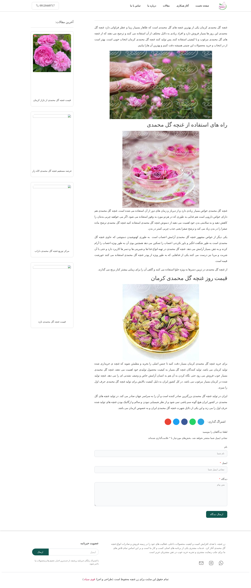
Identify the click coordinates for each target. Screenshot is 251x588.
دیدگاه (224, 479)
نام (225, 447)
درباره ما (151, 5)
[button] (124, 5)
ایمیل (224, 463)
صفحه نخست (202, 5)
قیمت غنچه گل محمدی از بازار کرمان (52, 100)
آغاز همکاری (183, 5)
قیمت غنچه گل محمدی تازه (52, 321)
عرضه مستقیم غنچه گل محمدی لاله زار (52, 171)
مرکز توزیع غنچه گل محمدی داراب (52, 251)
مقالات (166, 5)
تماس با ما (135, 5)
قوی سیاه (89, 579)
